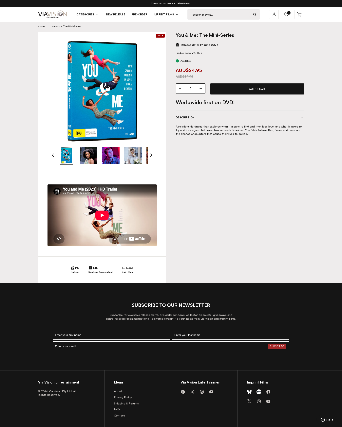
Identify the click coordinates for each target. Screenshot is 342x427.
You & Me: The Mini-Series (66, 26)
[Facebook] (182, 391)
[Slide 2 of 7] (88, 155)
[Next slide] (216, 3)
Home (41, 26)
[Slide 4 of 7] (133, 155)
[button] (286, 14)
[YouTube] (211, 391)
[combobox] (219, 14)
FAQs (117, 409)
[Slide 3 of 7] (110, 155)
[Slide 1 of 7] (66, 155)
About (118, 391)
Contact (119, 415)
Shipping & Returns (126, 403)
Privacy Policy (123, 397)
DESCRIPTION (185, 117)
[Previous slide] (125, 3)
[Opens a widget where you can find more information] (327, 420)
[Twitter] (192, 391)
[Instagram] (202, 391)
